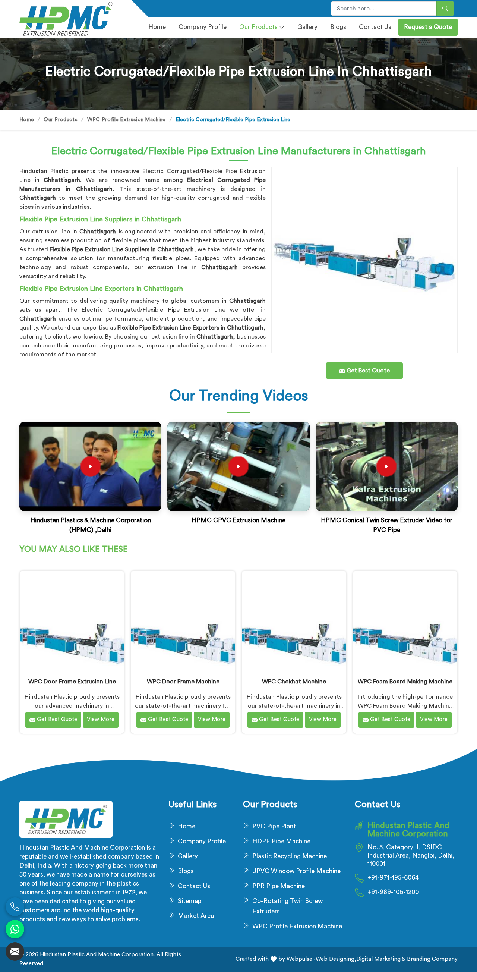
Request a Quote (428, 27)
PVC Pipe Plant (274, 826)
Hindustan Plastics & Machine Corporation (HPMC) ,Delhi (90, 525)
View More (100, 719)
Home (157, 27)
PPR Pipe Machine (278, 886)
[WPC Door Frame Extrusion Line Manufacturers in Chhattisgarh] (72, 623)
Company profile (203, 27)
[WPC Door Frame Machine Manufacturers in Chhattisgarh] (183, 623)
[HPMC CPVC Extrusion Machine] (238, 466)
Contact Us (375, 27)
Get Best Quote (56, 719)
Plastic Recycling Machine (289, 856)
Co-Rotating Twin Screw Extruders (287, 906)
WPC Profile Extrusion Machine (126, 119)
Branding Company (431, 959)
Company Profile (202, 841)
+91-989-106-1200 (393, 892)
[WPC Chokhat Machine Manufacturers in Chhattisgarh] (294, 623)
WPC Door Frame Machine (183, 682)
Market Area (196, 916)
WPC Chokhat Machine (294, 682)
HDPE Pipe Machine (281, 841)
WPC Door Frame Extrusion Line (72, 682)
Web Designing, (336, 959)
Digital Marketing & (380, 959)
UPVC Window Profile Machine (296, 871)
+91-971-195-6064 (393, 877)
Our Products (258, 27)
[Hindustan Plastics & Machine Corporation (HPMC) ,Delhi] (90, 466)
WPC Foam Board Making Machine (405, 682)
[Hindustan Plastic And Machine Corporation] (70, 19)
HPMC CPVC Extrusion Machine (238, 520)
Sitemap (190, 901)
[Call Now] (15, 906)
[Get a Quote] (15, 951)
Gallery (307, 27)
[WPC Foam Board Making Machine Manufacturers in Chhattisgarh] (405, 623)
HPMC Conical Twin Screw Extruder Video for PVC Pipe (386, 525)
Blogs (338, 27)
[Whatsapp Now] (15, 929)
